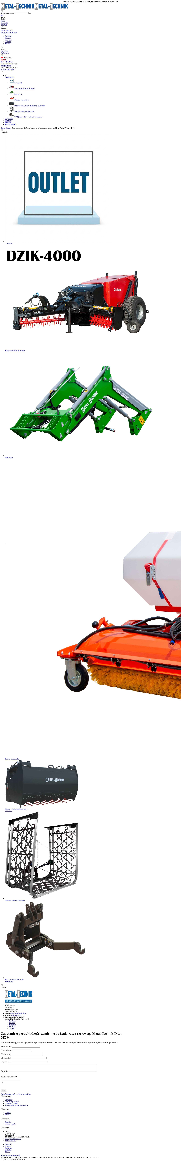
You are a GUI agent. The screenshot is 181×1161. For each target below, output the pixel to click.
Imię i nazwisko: (6, 1046)
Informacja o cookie (11, 1103)
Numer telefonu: (6, 1050)
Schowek (4, 23)
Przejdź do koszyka (7, 69)
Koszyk (4, 25)
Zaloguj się (4, 51)
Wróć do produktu (25, 1094)
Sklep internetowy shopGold (10, 1155)
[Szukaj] (30, 13)
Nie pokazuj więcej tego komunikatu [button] (13, 1159)
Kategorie (4, 132)
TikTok (7, 44)
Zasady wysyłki (10, 1124)
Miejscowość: (5, 1058)
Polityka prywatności (12, 1102)
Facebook (8, 36)
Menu (3, 17)
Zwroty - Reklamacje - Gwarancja (16, 1105)
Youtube (8, 38)
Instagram (8, 40)
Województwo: (6, 1062)
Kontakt (3, 29)
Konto (3, 21)
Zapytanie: (4, 1071)
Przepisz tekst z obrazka (9, 1076)
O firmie (8, 1113)
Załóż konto (5, 53)
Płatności (8, 1122)
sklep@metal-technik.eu (9, 32)
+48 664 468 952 (6, 30)
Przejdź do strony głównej (9, 1094)
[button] (2, 60)
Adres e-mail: (5, 1054)
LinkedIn (8, 42)
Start (2, 15)
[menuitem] (81, 96)
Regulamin (8, 1100)
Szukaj (3, 19)
